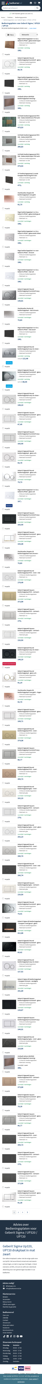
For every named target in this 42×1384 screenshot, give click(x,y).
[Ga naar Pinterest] (17, 1336)
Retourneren (7, 1302)
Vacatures (6, 1328)
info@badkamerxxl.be (13, 1288)
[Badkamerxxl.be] (14, 2)
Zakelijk (5, 1318)
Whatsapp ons (11, 1286)
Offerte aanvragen (9, 1304)
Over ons (6, 1315)
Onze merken (7, 1333)
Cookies (22, 1374)
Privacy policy (30, 1374)
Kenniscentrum (8, 1330)
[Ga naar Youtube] (21, 1336)
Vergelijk (7, 54)
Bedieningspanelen (21, 17)
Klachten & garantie (9, 1307)
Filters (11, 35)
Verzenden (6, 1299)
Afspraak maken (8, 1325)
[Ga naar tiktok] (4, 1336)
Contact (5, 1320)
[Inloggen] (31, 3)
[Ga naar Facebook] (11, 1336)
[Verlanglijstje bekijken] (35, 3)
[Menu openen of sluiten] (3, 3)
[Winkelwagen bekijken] (39, 3)
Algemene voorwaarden (11, 1374)
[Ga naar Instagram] (14, 1336)
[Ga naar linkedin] (7, 1336)
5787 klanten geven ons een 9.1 (22, 13)
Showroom (6, 1323)
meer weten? (33, 1379)
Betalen (5, 1297)
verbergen (21, 1382)
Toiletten (10, 17)
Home (3, 17)
